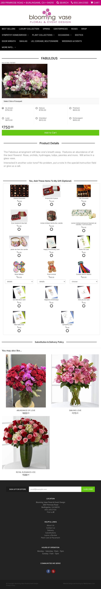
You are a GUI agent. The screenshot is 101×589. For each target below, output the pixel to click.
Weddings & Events (72, 41)
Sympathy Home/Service (14, 35)
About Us (50, 525)
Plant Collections (42, 35)
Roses (74, 29)
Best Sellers (8, 29)
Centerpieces (61, 29)
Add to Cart (50, 132)
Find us (50, 512)
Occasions (63, 35)
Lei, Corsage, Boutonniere (44, 41)
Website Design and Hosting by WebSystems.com (79, 583)
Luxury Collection (29, 29)
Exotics (79, 35)
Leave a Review (50, 535)
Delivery (50, 530)
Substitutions (50, 533)
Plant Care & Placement (50, 538)
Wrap (84, 29)
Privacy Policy (10, 585)
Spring (46, 29)
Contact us (50, 528)
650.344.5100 (81, 2)
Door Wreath (9, 41)
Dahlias (23, 41)
